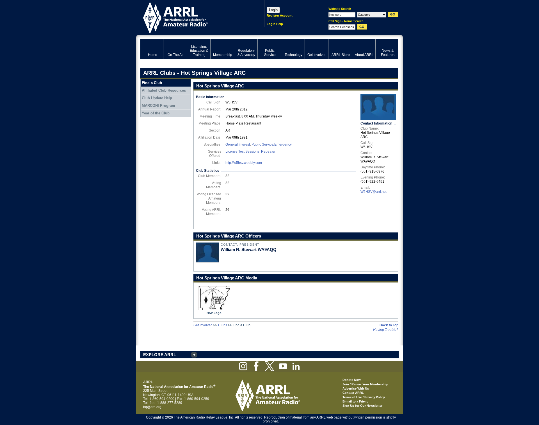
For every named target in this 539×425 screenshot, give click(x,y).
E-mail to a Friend (355, 401)
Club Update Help (157, 98)
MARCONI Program (158, 105)
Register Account (280, 15)
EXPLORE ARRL (159, 354)
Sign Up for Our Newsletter (362, 405)
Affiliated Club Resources (164, 90)
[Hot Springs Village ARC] (378, 107)
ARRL (195, 17)
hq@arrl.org (152, 407)
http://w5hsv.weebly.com (243, 163)
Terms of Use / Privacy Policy (363, 397)
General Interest (237, 144)
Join (345, 384)
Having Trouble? (385, 330)
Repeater (268, 151)
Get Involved (203, 325)
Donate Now (351, 379)
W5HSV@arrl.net (373, 192)
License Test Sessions (242, 151)
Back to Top (389, 325)
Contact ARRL (353, 392)
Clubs (222, 325)
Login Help (275, 24)
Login (273, 10)
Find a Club (152, 83)
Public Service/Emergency (272, 144)
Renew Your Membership (369, 384)
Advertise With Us (355, 388)
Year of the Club (156, 113)
